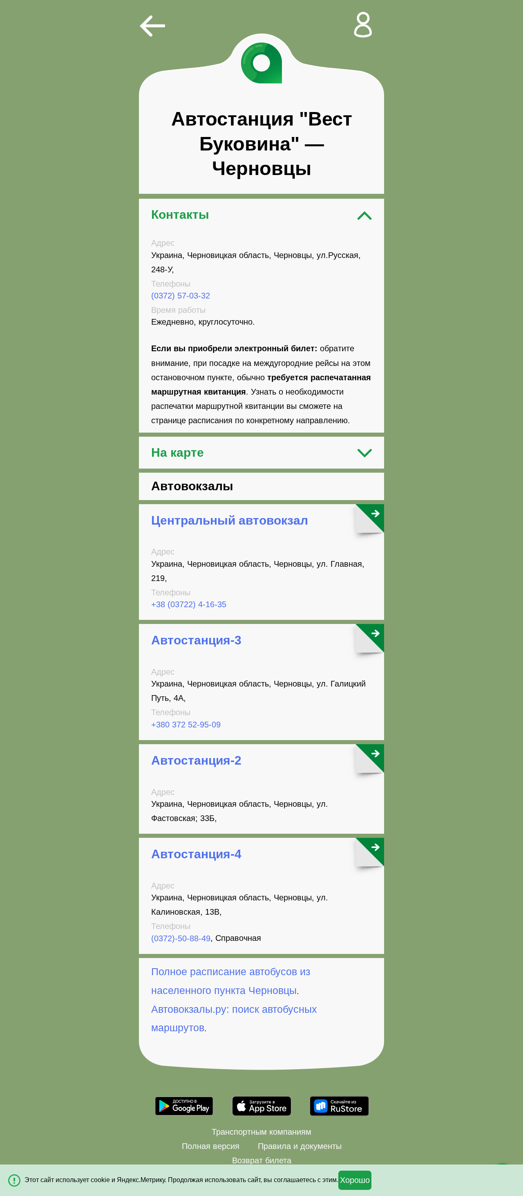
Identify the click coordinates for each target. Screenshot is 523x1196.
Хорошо (355, 1180)
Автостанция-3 (196, 640)
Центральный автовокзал (229, 520)
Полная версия (210, 1146)
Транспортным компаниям (261, 1131)
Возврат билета (261, 1160)
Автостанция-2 (196, 760)
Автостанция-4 (196, 854)
